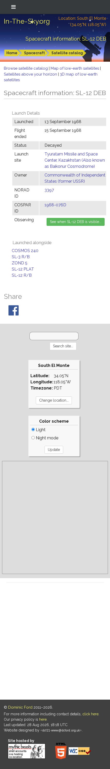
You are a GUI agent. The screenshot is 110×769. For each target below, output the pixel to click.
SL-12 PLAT (23, 269)
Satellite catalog (67, 53)
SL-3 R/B (21, 256)
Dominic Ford (20, 707)
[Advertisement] (55, 517)
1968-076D (55, 204)
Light (40, 429)
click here (90, 714)
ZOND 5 (19, 263)
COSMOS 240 (25, 250)
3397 (49, 190)
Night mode (46, 438)
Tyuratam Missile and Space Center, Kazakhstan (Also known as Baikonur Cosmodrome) (75, 160)
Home (11, 53)
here (43, 719)
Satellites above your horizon (31, 74)
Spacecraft (34, 53)
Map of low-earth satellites (75, 68)
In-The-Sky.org (27, 21)
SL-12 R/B (22, 275)
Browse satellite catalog (26, 68)
